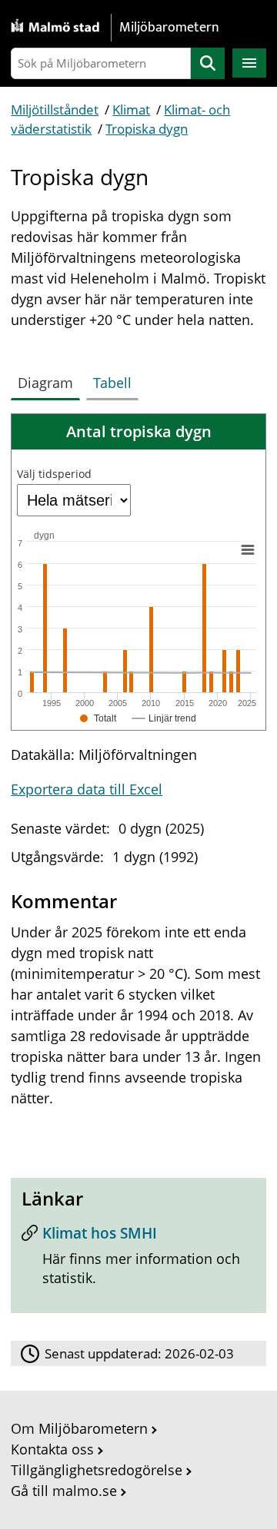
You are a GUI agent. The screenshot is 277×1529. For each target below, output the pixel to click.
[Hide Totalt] (98, 718)
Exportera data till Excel (86, 789)
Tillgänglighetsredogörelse (96, 1470)
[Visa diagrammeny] (248, 550)
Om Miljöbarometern (79, 1428)
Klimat (131, 109)
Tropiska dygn (146, 129)
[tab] (48, 379)
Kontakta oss (52, 1449)
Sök (208, 63)
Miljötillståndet (54, 109)
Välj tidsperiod (54, 473)
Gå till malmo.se (64, 1490)
